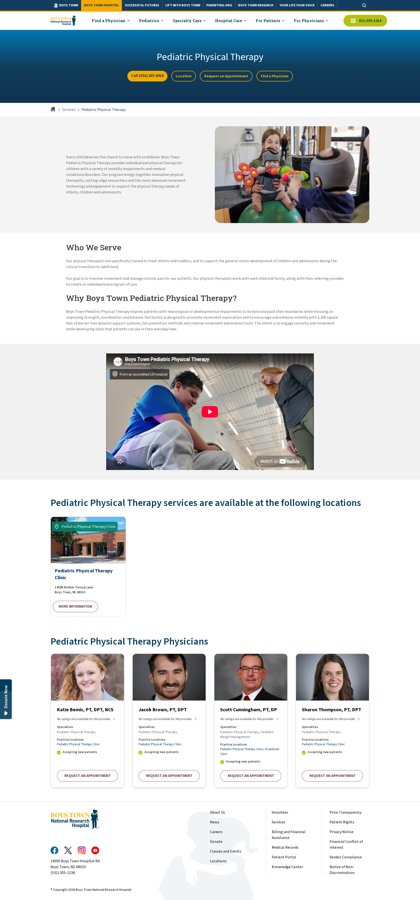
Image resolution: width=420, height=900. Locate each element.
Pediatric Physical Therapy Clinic (78, 744)
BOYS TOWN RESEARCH (255, 5)
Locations (218, 861)
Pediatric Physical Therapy (103, 109)
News (214, 822)
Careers (216, 832)
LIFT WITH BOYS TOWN (182, 5)
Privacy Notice (341, 832)
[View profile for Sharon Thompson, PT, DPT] (332, 720)
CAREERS (327, 5)
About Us (217, 812)
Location (184, 76)
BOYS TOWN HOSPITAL (101, 5)
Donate (216, 841)
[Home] (53, 109)
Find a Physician (275, 76)
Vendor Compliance (346, 857)
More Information (75, 606)
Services (69, 109)
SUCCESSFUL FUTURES (142, 5)
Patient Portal (284, 857)
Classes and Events (225, 851)
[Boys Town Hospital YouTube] (95, 850)
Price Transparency (345, 812)
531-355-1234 (370, 20)
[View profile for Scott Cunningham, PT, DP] (250, 720)
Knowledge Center (287, 867)
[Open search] (364, 5)
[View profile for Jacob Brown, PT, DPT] (169, 720)
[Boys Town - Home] (63, 21)
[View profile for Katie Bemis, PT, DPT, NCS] (87, 720)
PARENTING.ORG (219, 5)
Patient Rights (342, 822)
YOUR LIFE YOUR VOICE (297, 5)
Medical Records (285, 847)
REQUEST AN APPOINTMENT (87, 775)
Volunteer (280, 812)
